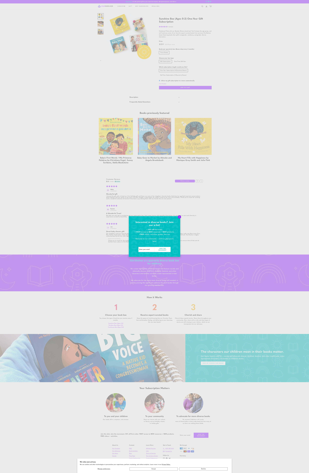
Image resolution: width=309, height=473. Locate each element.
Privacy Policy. (166, 464)
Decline (203, 469)
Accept (154, 469)
